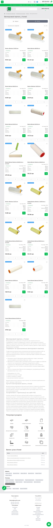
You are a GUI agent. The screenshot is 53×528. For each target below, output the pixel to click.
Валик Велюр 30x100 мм (11, 124)
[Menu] (2, 2)
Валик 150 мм (38, 473)
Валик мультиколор (28, 481)
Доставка (38, 507)
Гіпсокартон (14, 507)
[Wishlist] (25, 30)
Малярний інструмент (20, 13)
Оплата (38, 508)
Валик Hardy (8, 488)
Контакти (38, 510)
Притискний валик (19, 480)
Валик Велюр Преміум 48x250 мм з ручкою (15, 460)
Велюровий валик (10, 483)
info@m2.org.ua (38, 503)
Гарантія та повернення (38, 511)
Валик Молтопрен (10, 480)
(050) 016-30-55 (45, 2)
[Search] (17, 9)
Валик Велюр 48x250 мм (11, 86)
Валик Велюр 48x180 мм (33, 48)
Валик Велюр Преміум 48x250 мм (36, 162)
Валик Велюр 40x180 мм (11, 280)
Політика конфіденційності (38, 514)
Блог (38, 517)
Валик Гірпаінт (37, 481)
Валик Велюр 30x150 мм (33, 124)
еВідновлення (38, 512)
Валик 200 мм (9, 473)
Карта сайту (38, 518)
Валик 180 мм (9, 475)
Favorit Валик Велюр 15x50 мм (35, 280)
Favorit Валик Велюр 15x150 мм (13, 318)
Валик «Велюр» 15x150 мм (34, 86)
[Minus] (8, 64)
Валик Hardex (16, 488)
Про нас (38, 515)
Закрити (46, 5)
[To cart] (24, 59)
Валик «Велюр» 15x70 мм (11, 201)
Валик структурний (10, 481)
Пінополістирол (15, 511)
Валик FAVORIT (23, 488)
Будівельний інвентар (10, 13)
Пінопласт (15, 510)
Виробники (38, 520)
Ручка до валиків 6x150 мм (12, 455)
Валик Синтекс (19, 481)
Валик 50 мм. (31, 473)
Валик (27, 13)
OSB (15, 508)
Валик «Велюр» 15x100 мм (11, 48)
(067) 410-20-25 (45, 1)
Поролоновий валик (29, 480)
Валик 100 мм (16, 473)
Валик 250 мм (24, 473)
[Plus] (21, 64)
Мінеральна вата (15, 512)
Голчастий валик (39, 480)
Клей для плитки (15, 514)
